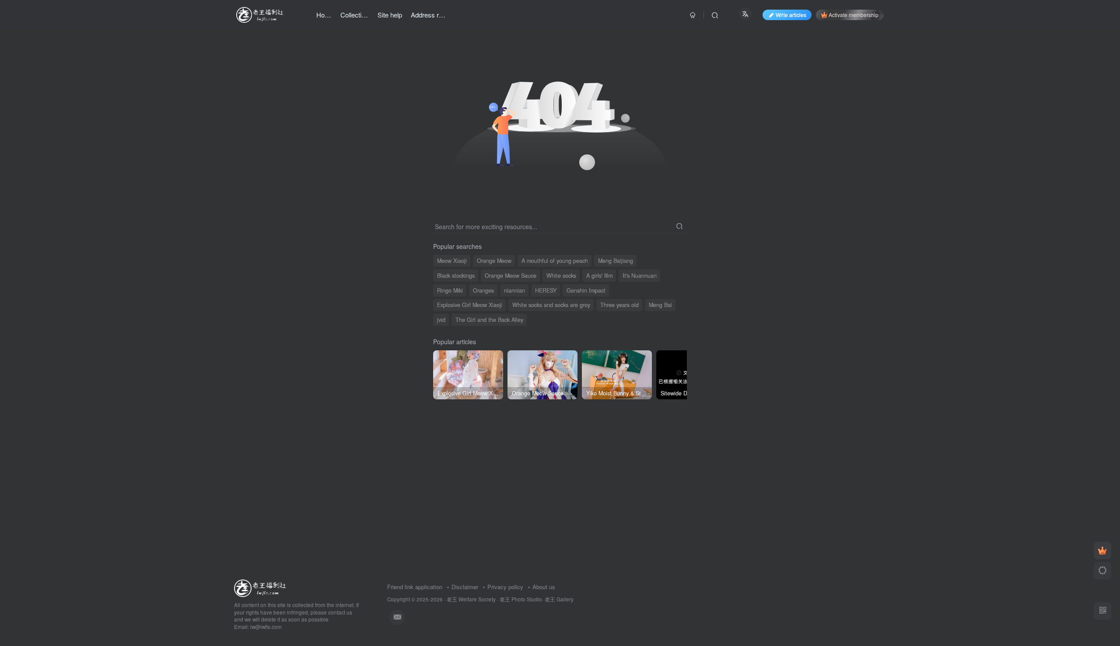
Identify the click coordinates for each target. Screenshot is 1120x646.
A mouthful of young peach (555, 261)
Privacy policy (505, 587)
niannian (514, 290)
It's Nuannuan (640, 275)
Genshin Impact (586, 290)
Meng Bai (660, 305)
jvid (441, 320)
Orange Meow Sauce (510, 275)
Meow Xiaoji (452, 261)
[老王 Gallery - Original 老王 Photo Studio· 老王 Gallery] (261, 587)
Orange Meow (494, 261)
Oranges (483, 290)
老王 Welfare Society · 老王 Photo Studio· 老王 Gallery (510, 599)
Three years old (619, 305)
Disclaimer (465, 587)
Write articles (791, 14)
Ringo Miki (450, 290)
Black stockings (456, 275)
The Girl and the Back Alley (489, 320)
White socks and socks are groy (551, 305)
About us (543, 587)
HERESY (545, 290)
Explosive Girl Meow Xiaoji (469, 305)
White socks (561, 275)
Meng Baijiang (615, 261)
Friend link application (414, 587)
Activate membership (853, 14)
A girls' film (599, 275)
